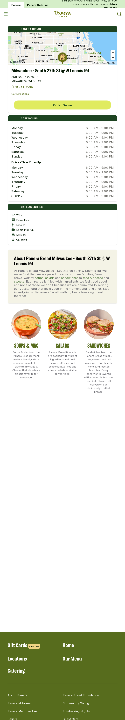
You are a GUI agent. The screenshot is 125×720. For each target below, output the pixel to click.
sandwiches (69, 278)
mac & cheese (93, 278)
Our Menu (72, 658)
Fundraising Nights (76, 711)
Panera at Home (18, 703)
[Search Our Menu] (119, 14)
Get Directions (20, 93)
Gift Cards (23, 645)
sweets (19, 281)
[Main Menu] (5, 14)
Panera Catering (37, 4)
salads (49, 278)
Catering (16, 670)
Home (68, 645)
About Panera (17, 695)
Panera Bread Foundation (80, 695)
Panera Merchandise (22, 711)
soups (39, 278)
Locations (17, 658)
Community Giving (75, 703)
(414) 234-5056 (22, 86)
